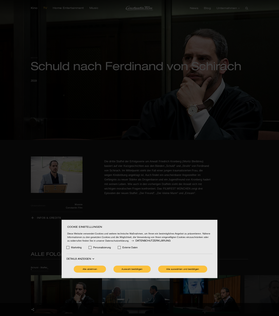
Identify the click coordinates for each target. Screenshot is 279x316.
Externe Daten (130, 247)
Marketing (76, 247)
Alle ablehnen (90, 269)
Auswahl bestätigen (132, 269)
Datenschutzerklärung (152, 241)
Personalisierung (102, 247)
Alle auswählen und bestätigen (182, 269)
